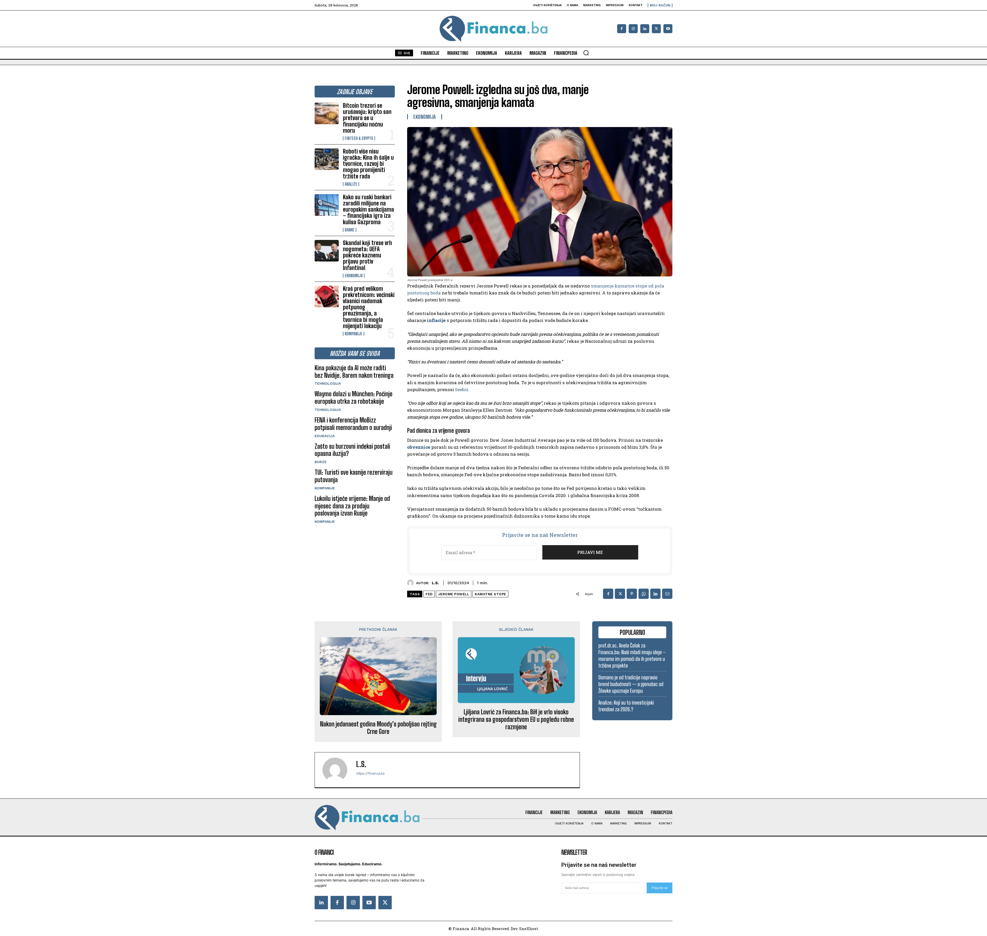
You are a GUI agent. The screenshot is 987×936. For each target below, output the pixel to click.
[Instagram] (633, 28)
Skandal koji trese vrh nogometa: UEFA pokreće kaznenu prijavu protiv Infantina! (367, 255)
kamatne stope (490, 594)
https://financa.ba (370, 773)
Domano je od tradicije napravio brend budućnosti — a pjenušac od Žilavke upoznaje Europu (630, 684)
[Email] (667, 594)
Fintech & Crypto (359, 138)
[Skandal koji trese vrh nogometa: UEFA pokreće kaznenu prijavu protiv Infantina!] (327, 251)
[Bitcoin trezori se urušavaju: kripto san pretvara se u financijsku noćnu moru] (327, 113)
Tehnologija (328, 383)
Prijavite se (660, 888)
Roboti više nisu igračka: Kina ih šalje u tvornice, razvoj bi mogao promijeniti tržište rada (368, 164)
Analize (351, 184)
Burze (321, 462)
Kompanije (353, 334)
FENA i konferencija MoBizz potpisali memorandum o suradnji (353, 423)
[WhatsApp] (643, 594)
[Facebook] (621, 28)
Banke (349, 230)
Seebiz (461, 389)
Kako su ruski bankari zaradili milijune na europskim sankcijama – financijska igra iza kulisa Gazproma (368, 210)
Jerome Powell (453, 594)
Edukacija (325, 436)
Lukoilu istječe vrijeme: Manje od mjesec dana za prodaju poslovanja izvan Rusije (352, 506)
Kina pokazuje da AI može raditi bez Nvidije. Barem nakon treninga (354, 371)
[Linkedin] (644, 28)
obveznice (418, 447)
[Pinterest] (632, 594)
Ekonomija (354, 276)
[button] (586, 53)
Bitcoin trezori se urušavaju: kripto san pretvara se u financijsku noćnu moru (367, 118)
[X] (656, 28)
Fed (429, 594)
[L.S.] (411, 583)
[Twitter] (385, 902)
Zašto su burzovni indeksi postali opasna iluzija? (352, 450)
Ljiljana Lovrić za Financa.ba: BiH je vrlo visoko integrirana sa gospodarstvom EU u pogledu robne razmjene (516, 719)
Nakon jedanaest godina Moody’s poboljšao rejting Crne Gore (378, 728)
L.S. (435, 583)
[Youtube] (667, 28)
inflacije (436, 320)
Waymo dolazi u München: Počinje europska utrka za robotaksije (353, 397)
